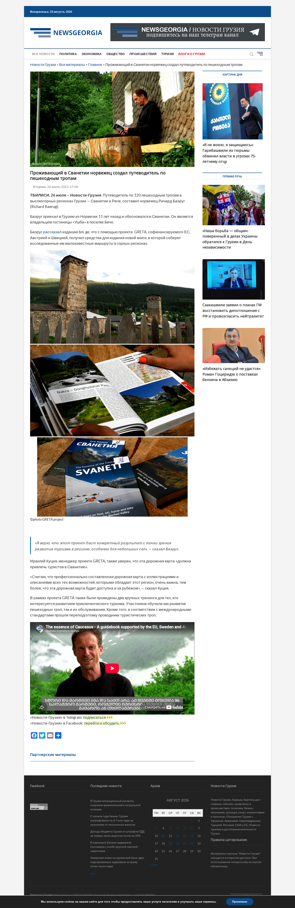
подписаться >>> (98, 717)
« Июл (154, 864)
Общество (115, 54)
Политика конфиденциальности (246, 894)
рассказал (52, 232)
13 (177, 835)
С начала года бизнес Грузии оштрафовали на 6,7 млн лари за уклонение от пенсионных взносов (112, 820)
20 (177, 843)
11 (163, 835)
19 (170, 843)
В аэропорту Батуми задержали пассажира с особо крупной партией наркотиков (114, 847)
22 (191, 843)
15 (191, 835)
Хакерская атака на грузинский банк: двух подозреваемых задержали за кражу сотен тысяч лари (117, 862)
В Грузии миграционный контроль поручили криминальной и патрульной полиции (115, 805)
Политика (68, 54)
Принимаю (239, 902)
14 (184, 835)
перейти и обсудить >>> (105, 723)
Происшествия (143, 54)
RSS (92, 873)
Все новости (43, 54)
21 (184, 843)
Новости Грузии (41, 894)
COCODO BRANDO (144, 894)
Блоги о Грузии (191, 54)
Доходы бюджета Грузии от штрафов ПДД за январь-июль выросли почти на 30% (117, 833)
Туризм (167, 54)
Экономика (91, 54)
